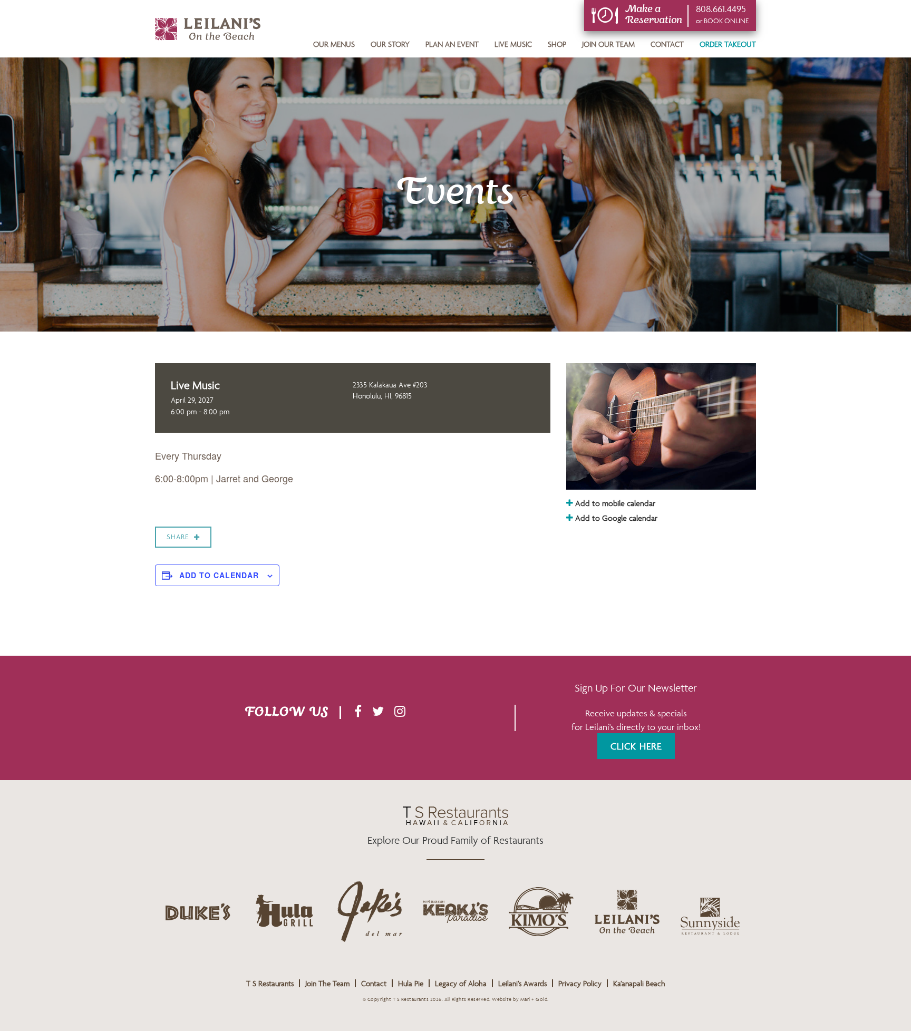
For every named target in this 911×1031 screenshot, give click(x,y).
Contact (667, 44)
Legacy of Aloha (461, 983)
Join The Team (327, 983)
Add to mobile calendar (614, 503)
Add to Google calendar (615, 518)
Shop (557, 44)
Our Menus (334, 44)
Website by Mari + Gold (519, 999)
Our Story (390, 44)
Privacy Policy (580, 983)
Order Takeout (728, 44)
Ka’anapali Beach (639, 983)
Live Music (513, 44)
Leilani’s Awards (522, 983)
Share (178, 536)
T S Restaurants (270, 983)
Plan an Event (452, 44)
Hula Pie (410, 983)
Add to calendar (219, 575)
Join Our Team (608, 44)
